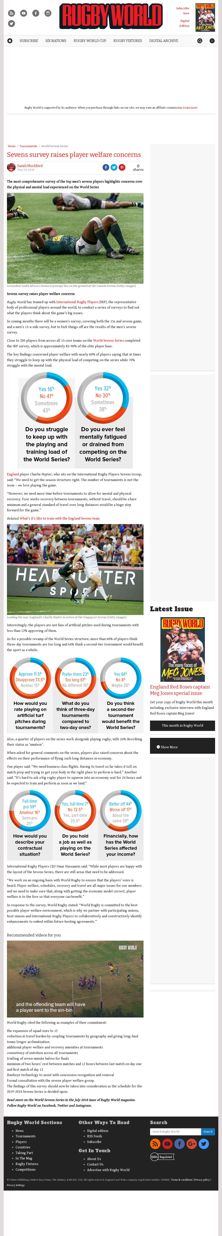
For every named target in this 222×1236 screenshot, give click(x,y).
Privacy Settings (15, 1185)
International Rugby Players (77, 302)
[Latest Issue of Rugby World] (205, 17)
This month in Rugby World (182, 726)
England (13, 474)
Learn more (190, 107)
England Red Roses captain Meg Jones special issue (180, 690)
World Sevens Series (54, 146)
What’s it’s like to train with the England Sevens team (60, 519)
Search (208, 1131)
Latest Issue (171, 609)
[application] (75, 979)
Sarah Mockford (30, 166)
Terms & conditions (181, 1179)
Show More (169, 747)
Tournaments (28, 146)
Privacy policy (202, 1179)
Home (12, 146)
